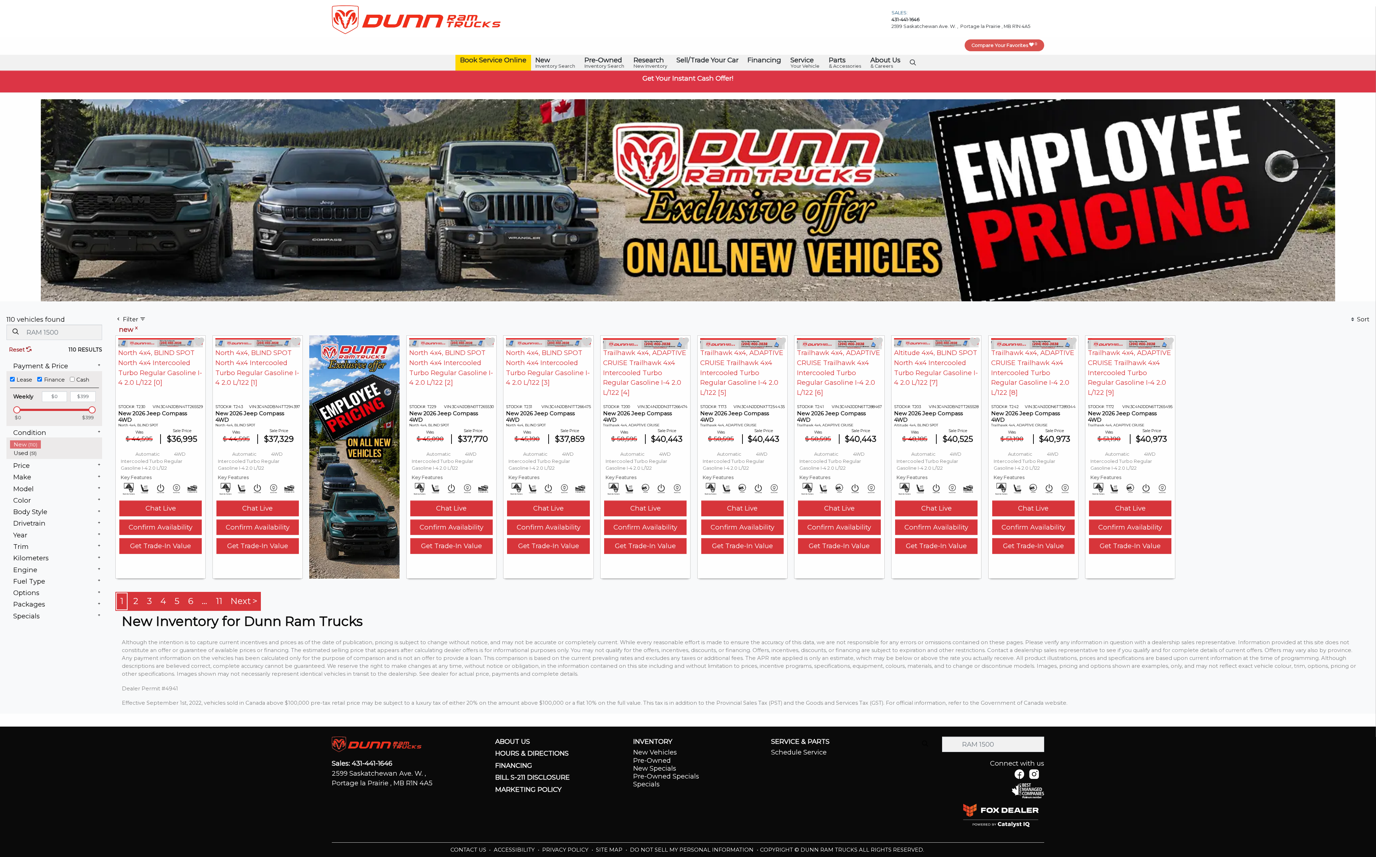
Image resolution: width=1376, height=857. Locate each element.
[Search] (15, 332)
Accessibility (515, 850)
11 (219, 601)
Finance (54, 380)
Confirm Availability (160, 527)
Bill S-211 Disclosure (532, 777)
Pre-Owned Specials (666, 776)
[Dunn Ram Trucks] (416, 19)
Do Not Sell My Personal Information (692, 850)
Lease (24, 380)
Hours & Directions (532, 753)
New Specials (654, 768)
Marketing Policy (528, 789)
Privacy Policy (566, 850)
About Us (512, 741)
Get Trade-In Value (160, 546)
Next (240, 601)
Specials (646, 784)
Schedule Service (799, 752)
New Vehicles (655, 752)
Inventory (652, 741)
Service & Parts (800, 741)
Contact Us (469, 850)
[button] (493, 60)
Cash (82, 380)
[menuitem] (56, 444)
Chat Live (160, 508)
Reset (17, 349)
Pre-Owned (652, 760)
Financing (513, 765)
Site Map (610, 850)
